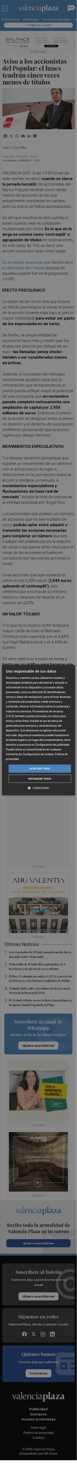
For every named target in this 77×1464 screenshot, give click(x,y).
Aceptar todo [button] (40, 768)
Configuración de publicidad (52, 744)
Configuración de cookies (38, 754)
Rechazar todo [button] (39, 778)
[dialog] (38, 730)
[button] (38, 788)
